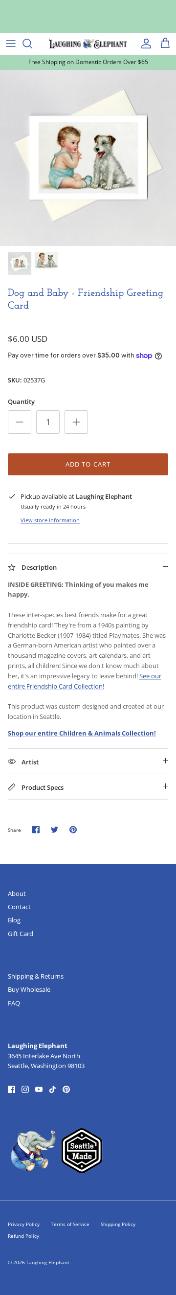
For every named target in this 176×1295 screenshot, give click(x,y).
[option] (88, 158)
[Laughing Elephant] (88, 43)
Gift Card (20, 933)
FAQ (14, 1003)
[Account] (143, 43)
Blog (14, 919)
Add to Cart (88, 464)
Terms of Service (70, 1224)
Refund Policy (23, 1235)
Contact (19, 906)
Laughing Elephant (47, 1262)
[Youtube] (39, 1089)
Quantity (21, 401)
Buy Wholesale (29, 989)
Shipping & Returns (36, 976)
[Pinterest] (66, 1089)
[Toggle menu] (11, 43)
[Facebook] (11, 1089)
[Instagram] (25, 1089)
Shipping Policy (118, 1224)
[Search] (32, 43)
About (17, 893)
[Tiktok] (52, 1089)
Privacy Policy (24, 1224)
